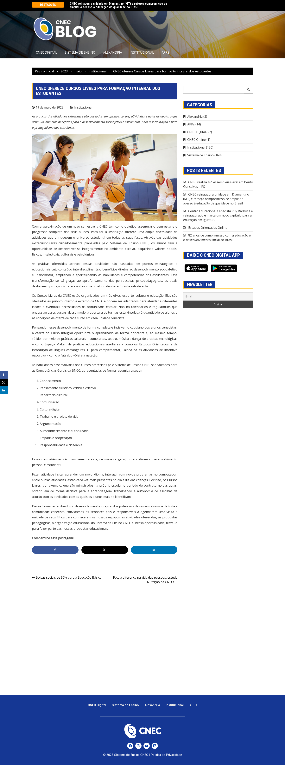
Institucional (142, 52)
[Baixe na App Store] (196, 268)
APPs (165, 52)
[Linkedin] (155, 746)
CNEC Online (196, 139)
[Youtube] (146, 746)
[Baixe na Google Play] (224, 268)
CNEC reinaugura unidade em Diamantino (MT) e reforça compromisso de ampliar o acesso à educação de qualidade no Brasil (118, 5)
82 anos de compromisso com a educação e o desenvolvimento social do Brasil (217, 237)
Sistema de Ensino (80, 52)
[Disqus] (104, 637)
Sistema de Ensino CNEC (131, 755)
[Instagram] (138, 746)
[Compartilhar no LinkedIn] (154, 550)
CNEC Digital (46, 52)
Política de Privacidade (166, 755)
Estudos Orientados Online (207, 227)
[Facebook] (130, 746)
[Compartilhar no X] (104, 550)
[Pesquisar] (248, 90)
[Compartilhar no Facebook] (55, 550)
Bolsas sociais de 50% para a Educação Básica (69, 577)
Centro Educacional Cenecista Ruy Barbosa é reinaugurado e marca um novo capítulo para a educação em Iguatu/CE (218, 215)
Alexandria (112, 52)
